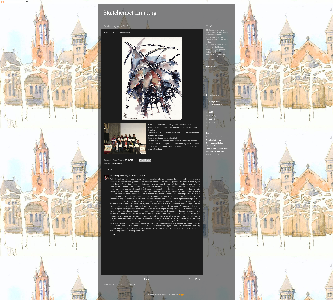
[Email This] (140, 160)
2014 (211, 119)
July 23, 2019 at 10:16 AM (135, 176)
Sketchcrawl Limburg (130, 12)
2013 (211, 122)
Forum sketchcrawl (214, 137)
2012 (211, 126)
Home (146, 279)
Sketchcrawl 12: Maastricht (217, 106)
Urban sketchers (213, 155)
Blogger (181, 295)
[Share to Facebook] (147, 160)
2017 (211, 99)
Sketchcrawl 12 (117, 164)
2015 (211, 116)
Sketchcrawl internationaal (217, 148)
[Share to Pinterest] (149, 160)
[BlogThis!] (142, 160)
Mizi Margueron (117, 176)
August (214, 102)
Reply (112, 234)
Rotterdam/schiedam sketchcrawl (214, 144)
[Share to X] (144, 160)
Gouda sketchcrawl (214, 140)
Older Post (194, 279)
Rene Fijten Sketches (215, 151)
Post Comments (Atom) (125, 284)
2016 (211, 112)
